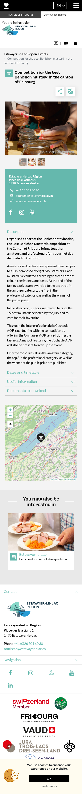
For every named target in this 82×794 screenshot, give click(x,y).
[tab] (41, 231)
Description (16, 232)
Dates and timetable (23, 372)
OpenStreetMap (68, 479)
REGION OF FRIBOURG (20, 15)
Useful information (22, 382)
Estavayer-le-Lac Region (20, 54)
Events (43, 54)
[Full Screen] (10, 424)
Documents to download (26, 391)
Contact (10, 592)
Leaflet (54, 479)
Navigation (12, 660)
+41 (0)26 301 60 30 (28, 643)
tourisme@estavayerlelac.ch (34, 195)
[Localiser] (70, 91)
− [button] (10, 415)
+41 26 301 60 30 (27, 190)
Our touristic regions (55, 15)
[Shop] (75, 42)
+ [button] (10, 409)
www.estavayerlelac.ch (31, 201)
